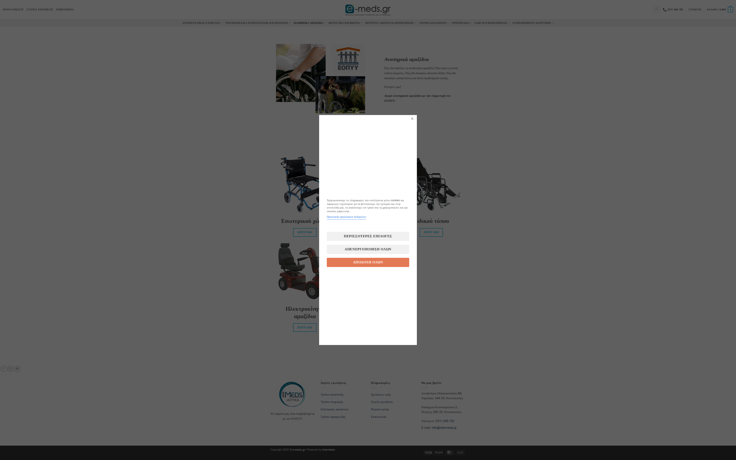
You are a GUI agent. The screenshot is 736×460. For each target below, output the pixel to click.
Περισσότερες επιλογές (368, 236)
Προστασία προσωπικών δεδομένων (346, 217)
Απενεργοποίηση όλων (368, 249)
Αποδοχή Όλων (368, 262)
